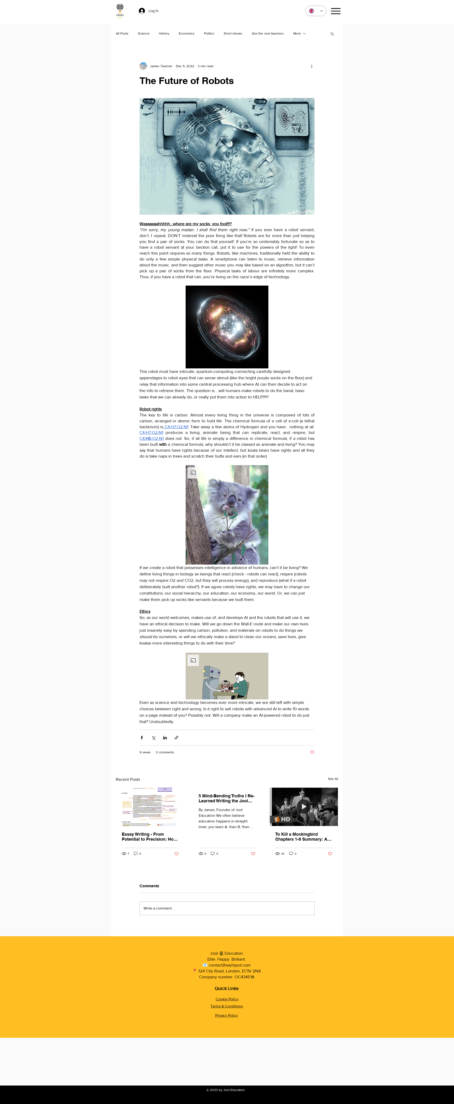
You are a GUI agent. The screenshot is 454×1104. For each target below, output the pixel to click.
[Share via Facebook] (142, 737)
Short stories (233, 33)
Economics (187, 33)
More (297, 33)
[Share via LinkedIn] (165, 737)
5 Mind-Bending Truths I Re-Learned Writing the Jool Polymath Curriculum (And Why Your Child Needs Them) (226, 798)
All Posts (122, 33)
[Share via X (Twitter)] (153, 737)
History (164, 33)
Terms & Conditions (226, 1006)
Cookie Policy (227, 999)
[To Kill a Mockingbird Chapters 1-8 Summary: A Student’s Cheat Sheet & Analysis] (304, 807)
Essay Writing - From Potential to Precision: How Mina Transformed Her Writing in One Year (149, 837)
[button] (332, 33)
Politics (209, 33)
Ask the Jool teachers (268, 33)
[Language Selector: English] (316, 11)
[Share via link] (176, 737)
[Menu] (335, 11)
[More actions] (311, 66)
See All (333, 779)
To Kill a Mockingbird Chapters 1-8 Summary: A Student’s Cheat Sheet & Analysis (301, 837)
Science (143, 33)
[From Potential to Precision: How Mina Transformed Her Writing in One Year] (150, 807)
